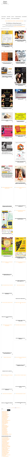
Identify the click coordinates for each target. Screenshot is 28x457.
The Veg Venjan (4, 455)
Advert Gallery (5, 2)
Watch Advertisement (4, 429)
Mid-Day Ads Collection (5, 444)
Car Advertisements (4, 418)
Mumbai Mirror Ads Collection (5, 443)
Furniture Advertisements (5, 413)
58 (16, 407)
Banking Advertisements (5, 412)
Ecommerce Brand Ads (4, 417)
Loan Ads (3, 424)
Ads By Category (3, 16)
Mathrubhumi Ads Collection (5, 445)
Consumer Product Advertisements (6, 420)
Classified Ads (8, 18)
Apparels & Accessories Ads (5, 411)
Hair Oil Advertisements (5, 433)
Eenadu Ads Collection (4, 451)
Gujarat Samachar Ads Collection (6, 450)
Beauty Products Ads (4, 419)
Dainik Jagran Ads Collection (5, 452)
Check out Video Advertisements (15, 18)
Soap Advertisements (4, 432)
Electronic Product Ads (4, 421)
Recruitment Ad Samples (5, 426)
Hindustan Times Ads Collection (5, 448)
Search (2, 408)
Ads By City (12, 16)
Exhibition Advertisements (5, 422)
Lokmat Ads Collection (4, 447)
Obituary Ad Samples (4, 425)
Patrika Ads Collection (4, 441)
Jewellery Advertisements (5, 415)
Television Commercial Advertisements (19, 26)
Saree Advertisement (4, 430)
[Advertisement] (14, 10)
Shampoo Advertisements (5, 434)
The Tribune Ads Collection (5, 440)
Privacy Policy (3, 18)
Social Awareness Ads (4, 427)
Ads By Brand (8, 16)
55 (13, 407)
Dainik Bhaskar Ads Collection (5, 439)
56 (14, 407)
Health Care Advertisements (5, 414)
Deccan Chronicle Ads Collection (6, 438)
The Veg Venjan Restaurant (5, 456)
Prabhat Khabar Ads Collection (5, 442)
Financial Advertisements (5, 423)
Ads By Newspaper (24, 16)
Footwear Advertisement (5, 431)
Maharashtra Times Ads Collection (6, 446)
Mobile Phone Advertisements (5, 416)
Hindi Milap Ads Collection (5, 449)
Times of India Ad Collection (5, 437)
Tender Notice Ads (4, 428)
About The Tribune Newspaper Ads (6, 454)
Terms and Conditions (18, 16)
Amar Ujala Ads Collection (5, 453)
